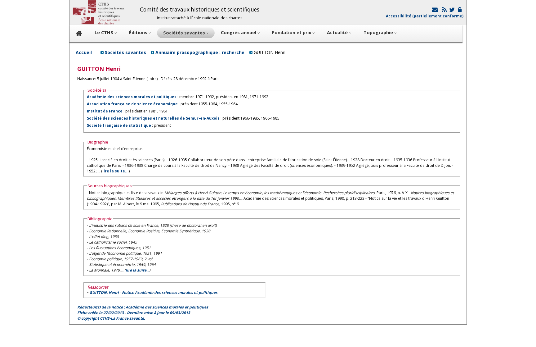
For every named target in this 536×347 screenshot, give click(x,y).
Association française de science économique (132, 104)
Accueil (84, 52)
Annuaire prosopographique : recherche (199, 52)
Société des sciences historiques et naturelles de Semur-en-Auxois (153, 118)
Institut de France (105, 111)
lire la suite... (115, 171)
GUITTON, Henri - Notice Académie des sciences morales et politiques (153, 292)
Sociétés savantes (125, 52)
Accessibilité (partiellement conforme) (424, 16)
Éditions (139, 32)
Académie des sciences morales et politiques (131, 96)
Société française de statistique (119, 125)
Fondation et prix (292, 32)
